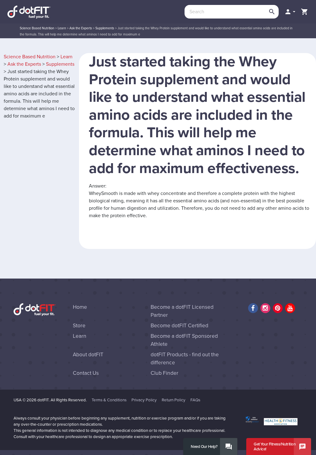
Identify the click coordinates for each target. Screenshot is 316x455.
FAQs (195, 400)
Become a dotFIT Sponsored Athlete (184, 340)
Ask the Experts (80, 28)
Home (80, 307)
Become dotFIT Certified (179, 325)
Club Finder (164, 373)
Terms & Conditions (109, 400)
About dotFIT (88, 354)
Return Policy (173, 400)
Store (79, 325)
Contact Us (86, 373)
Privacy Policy (144, 400)
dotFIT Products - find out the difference (185, 358)
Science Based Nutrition (37, 28)
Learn (62, 28)
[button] (290, 12)
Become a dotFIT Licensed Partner (182, 311)
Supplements (104, 28)
